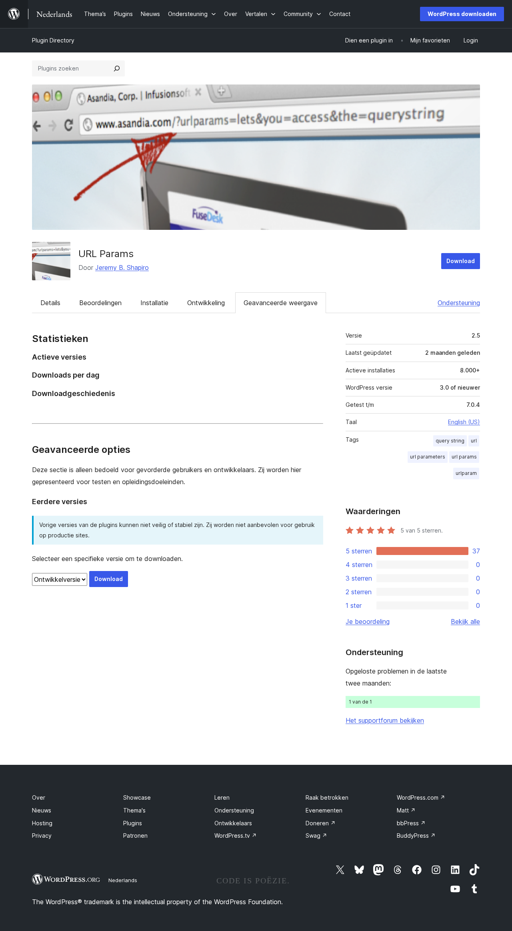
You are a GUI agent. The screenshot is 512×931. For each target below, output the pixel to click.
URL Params (106, 253)
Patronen (135, 835)
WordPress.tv (235, 835)
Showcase (137, 797)
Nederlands (122, 880)
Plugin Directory (53, 40)
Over (38, 797)
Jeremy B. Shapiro (122, 267)
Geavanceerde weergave (281, 303)
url (474, 441)
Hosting (42, 823)
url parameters (427, 457)
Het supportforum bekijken (385, 720)
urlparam (466, 473)
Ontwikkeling (206, 303)
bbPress (411, 823)
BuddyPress (416, 835)
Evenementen (324, 810)
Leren (222, 797)
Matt (406, 810)
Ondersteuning (459, 303)
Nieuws (41, 810)
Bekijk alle (465, 621)
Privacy (42, 835)
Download (460, 260)
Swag (316, 835)
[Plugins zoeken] (117, 68)
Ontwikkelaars (233, 823)
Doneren (321, 823)
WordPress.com (421, 797)
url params (464, 457)
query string (450, 441)
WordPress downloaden (462, 13)
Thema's (134, 810)
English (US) (464, 421)
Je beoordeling (368, 621)
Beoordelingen (100, 303)
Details (50, 303)
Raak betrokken (327, 797)
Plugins (132, 823)
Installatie (154, 303)
